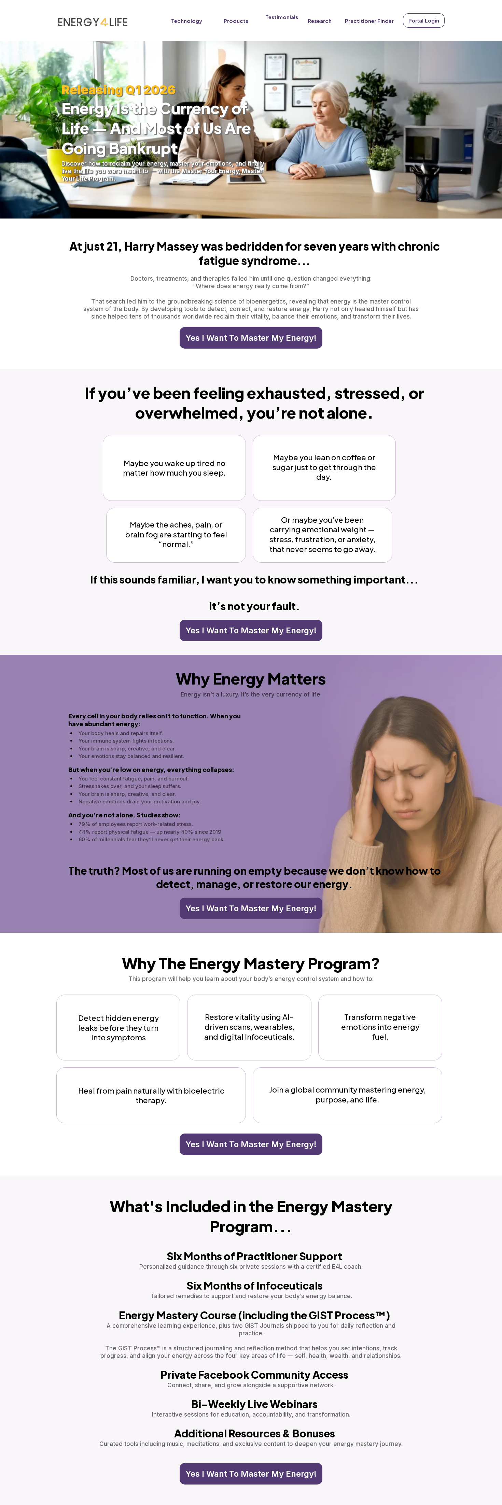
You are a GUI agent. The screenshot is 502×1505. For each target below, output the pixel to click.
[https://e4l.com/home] (92, 22)
